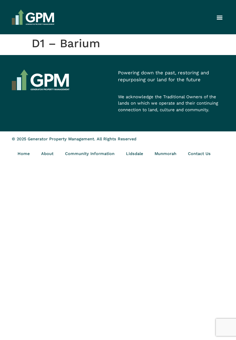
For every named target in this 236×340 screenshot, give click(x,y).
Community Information (90, 153)
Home (24, 153)
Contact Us (199, 153)
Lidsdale (134, 153)
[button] (219, 17)
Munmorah (165, 153)
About (47, 153)
